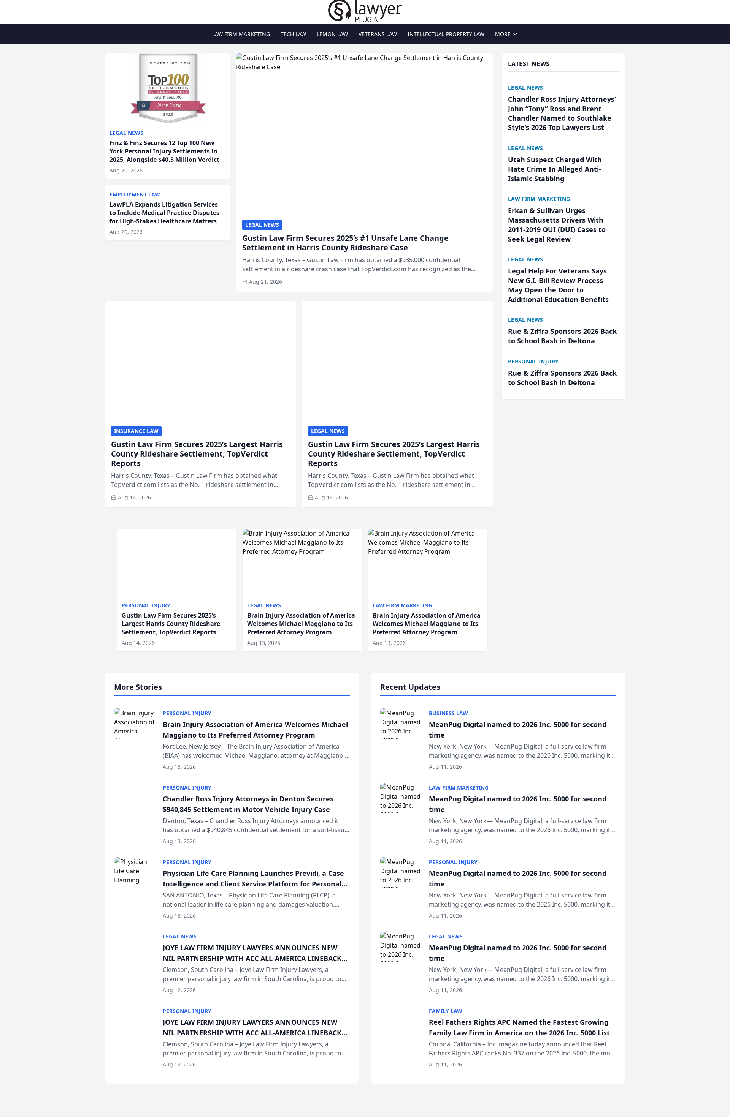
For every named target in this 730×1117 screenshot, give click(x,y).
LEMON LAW (332, 34)
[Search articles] (109, 10)
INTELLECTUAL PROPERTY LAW (446, 34)
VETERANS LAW (378, 34)
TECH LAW (293, 34)
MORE (503, 34)
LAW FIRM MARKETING (241, 34)
